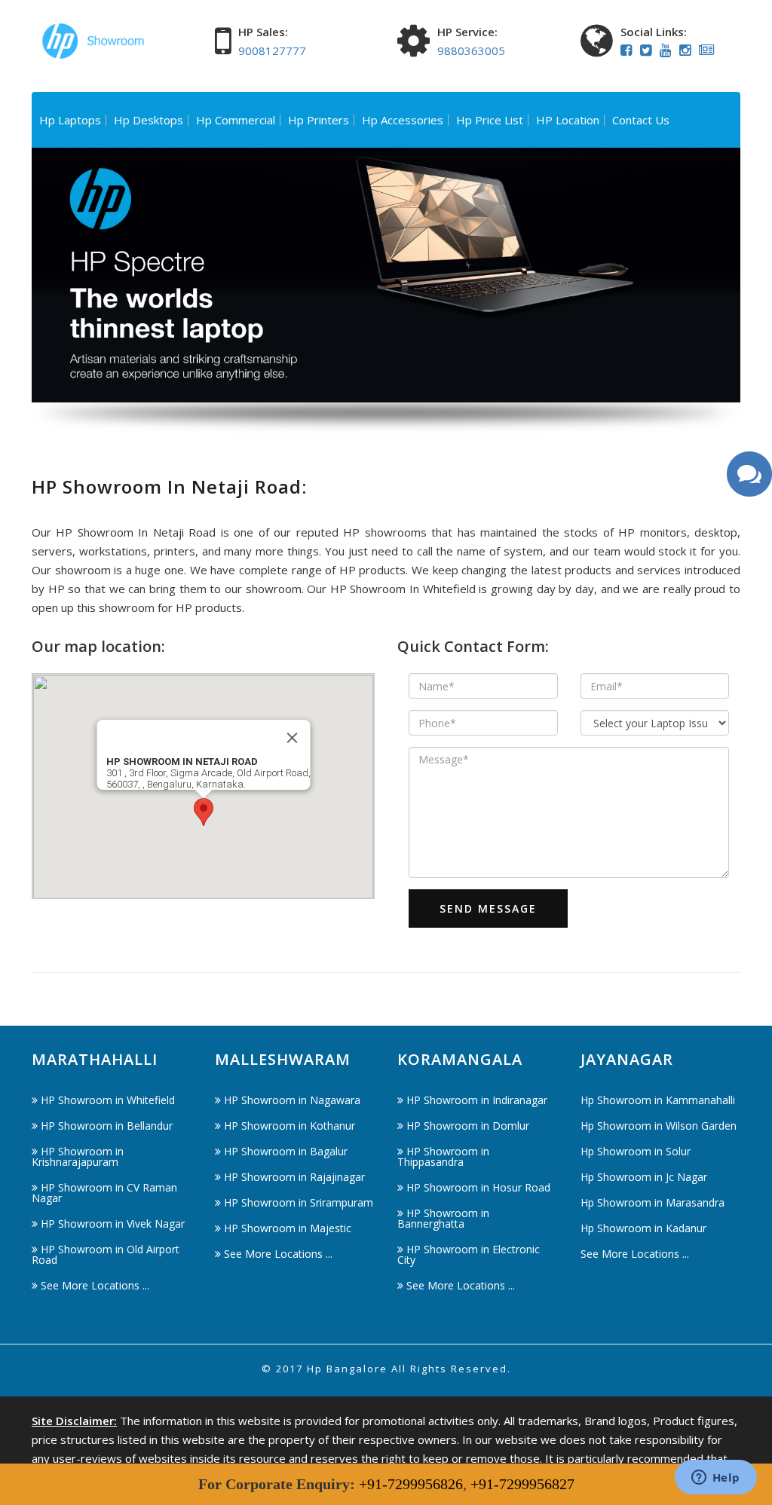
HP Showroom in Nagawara (292, 1100)
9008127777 (272, 50)
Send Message (488, 908)
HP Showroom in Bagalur (286, 1151)
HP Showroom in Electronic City (468, 1254)
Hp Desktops (148, 120)
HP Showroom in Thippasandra (443, 1156)
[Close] (292, 738)
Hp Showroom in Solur (636, 1151)
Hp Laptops (70, 120)
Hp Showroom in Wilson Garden (659, 1125)
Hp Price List (489, 120)
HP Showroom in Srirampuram (298, 1202)
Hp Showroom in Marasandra (653, 1202)
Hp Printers (318, 120)
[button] (203, 812)
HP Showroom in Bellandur (107, 1125)
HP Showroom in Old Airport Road (105, 1254)
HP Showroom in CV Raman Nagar (104, 1192)
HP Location (567, 120)
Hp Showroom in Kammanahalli (658, 1100)
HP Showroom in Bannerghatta (443, 1218)
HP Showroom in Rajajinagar (294, 1177)
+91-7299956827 (522, 1484)
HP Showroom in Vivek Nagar (113, 1223)
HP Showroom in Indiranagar (476, 1100)
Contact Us (640, 120)
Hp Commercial (235, 120)
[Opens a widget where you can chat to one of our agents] (715, 1478)
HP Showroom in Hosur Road (478, 1187)
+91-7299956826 (411, 1484)
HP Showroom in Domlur (467, 1125)
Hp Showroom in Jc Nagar (644, 1177)
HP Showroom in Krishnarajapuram (78, 1156)
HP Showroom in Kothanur (289, 1125)
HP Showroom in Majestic (287, 1228)
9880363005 (471, 50)
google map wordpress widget (112, 908)
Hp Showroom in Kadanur (643, 1228)
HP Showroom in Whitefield (108, 1100)
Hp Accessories (402, 120)
